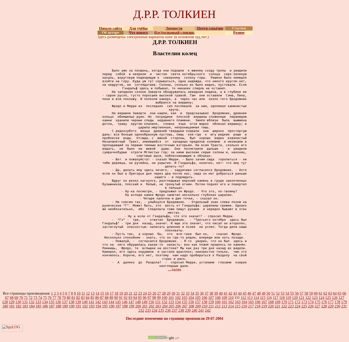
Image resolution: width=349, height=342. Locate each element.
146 (124, 302)
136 (58, 302)
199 (131, 306)
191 (78, 306)
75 (45, 298)
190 (72, 306)
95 (140, 298)
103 (184, 298)
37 (206, 293)
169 (277, 302)
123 (315, 298)
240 (194, 310)
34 (192, 293)
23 (140, 293)
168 (271, 302)
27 (159, 293)
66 (344, 293)
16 (107, 293)
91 (121, 298)
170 (284, 302)
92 (125, 298)
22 (135, 293)
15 (102, 293)
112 (243, 298)
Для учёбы (138, 28)
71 (26, 298)
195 (105, 306)
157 (198, 302)
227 (317, 306)
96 (144, 298)
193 (91, 306)
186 (45, 306)
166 (257, 302)
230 (337, 306)
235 (161, 310)
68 (12, 298)
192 (85, 306)
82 (78, 298)
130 (18, 302)
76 (50, 298)
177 (331, 302)
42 (230, 293)
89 (111, 298)
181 (12, 306)
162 (231, 302)
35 (197, 293)
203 (158, 306)
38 (211, 293)
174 (311, 302)
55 (292, 293)
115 (262, 298)
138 (71, 302)
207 (185, 306)
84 (88, 298)
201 (145, 306)
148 (138, 302)
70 (21, 298)
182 (18, 306)
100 (164, 298)
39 (216, 293)
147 (131, 302)
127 (341, 298)
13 (92, 293)
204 (165, 306)
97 (149, 298)
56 (297, 293)
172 (297, 302)
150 (151, 302)
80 (69, 298)
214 (231, 306)
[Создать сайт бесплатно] (157, 338)
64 (335, 293)
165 (251, 302)
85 (92, 298)
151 (158, 302)
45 (244, 293)
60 (316, 293)
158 (204, 302)
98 (154, 298)
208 (191, 306)
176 (324, 302)
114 (256, 298)
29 (168, 293)
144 (111, 302)
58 (306, 293)
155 (184, 302)
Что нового (138, 33)
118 (282, 298)
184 (32, 306)
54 (287, 293)
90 (116, 298)
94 (135, 298)
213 (224, 306)
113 (250, 298)
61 (320, 293)
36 (202, 293)
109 (224, 298)
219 (264, 306)
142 (98, 302)
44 (240, 293)
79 (64, 298)
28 (164, 293)
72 (31, 298)
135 (51, 302)
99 (159, 298)
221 (277, 306)
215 (238, 306)
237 (174, 310)
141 (91, 302)
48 (259, 293)
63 (330, 293)
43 (235, 293)
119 (288, 298)
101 (171, 298)
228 (324, 306)
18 (116, 293)
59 (311, 293)
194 (98, 306)
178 (337, 302)
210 (205, 306)
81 (73, 298)
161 (224, 302)
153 (171, 302)
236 (168, 310)
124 (321, 298)
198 (125, 306)
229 (331, 306)
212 (218, 306)
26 (154, 293)
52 (278, 293)
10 (78, 293)
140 (85, 302)
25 (149, 293)
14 (97, 293)
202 (151, 306)
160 (218, 302)
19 (121, 293)
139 (78, 302)
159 (211, 302)
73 (35, 298)
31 (178, 293)
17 (111, 293)
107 (211, 298)
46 (249, 293)
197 (118, 306)
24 (145, 293)
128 (5, 302)
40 (221, 293)
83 (83, 298)
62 (325, 293)
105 (198, 298)
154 (178, 302)
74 (40, 298)
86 (97, 298)
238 (181, 310)
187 (52, 306)
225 (304, 306)
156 (191, 302)
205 (171, 306)
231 (344, 306)
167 (264, 302)
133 (38, 302)
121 (301, 298)
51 (273, 293)
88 (106, 298)
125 (328, 298)
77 (54, 298)
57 (301, 293)
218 (257, 306)
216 (244, 306)
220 (271, 306)
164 (244, 302)
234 (154, 310)
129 (11, 302)
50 (268, 293)
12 (88, 293)
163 (238, 302)
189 (65, 306)
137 (65, 302)
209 (198, 306)
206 (178, 306)
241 (201, 310)
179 (344, 302)
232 (141, 310)
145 (118, 302)
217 (251, 306)
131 (25, 302)
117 (275, 298)
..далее (174, 269)
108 (218, 298)
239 (188, 310)
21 (130, 293)
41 (225, 293)
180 (5, 306)
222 (284, 306)
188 (58, 306)
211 (211, 306)
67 (7, 298)
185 (38, 306)
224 (297, 306)
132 (31, 302)
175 (317, 302)
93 (130, 298)
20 (126, 293)
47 (254, 293)
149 (144, 302)
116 (269, 298)
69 (16, 298)
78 (59, 298)
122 (308, 298)
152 (164, 302)
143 (105, 302)
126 (335, 298)
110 (231, 298)
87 (102, 298)
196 (111, 306)
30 (173, 293)
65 (339, 293)
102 (178, 298)
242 (208, 310)
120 (295, 298)
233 (148, 310)
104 (191, 298)
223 (291, 306)
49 (263, 293)
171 (291, 302)
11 (83, 293)
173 (304, 302)
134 (45, 302)
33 (187, 293)
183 (25, 306)
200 (138, 306)
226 (311, 306)
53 (282, 293)
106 (204, 298)
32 (183, 293)
